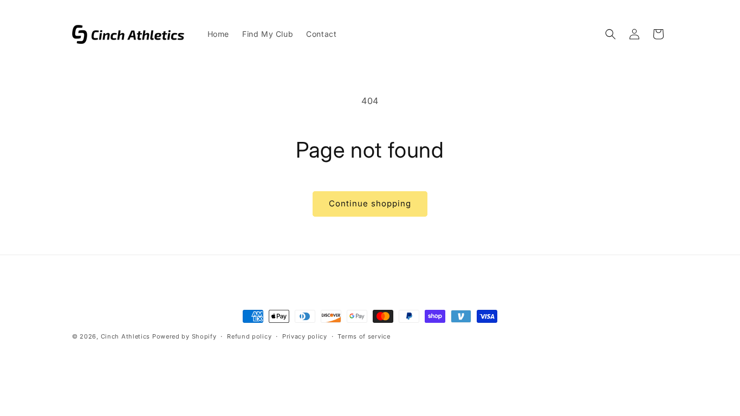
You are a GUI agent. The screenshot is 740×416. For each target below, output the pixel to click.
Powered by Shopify (184, 336)
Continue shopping (370, 203)
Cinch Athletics (126, 336)
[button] (610, 34)
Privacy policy (304, 336)
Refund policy (249, 336)
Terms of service (363, 336)
